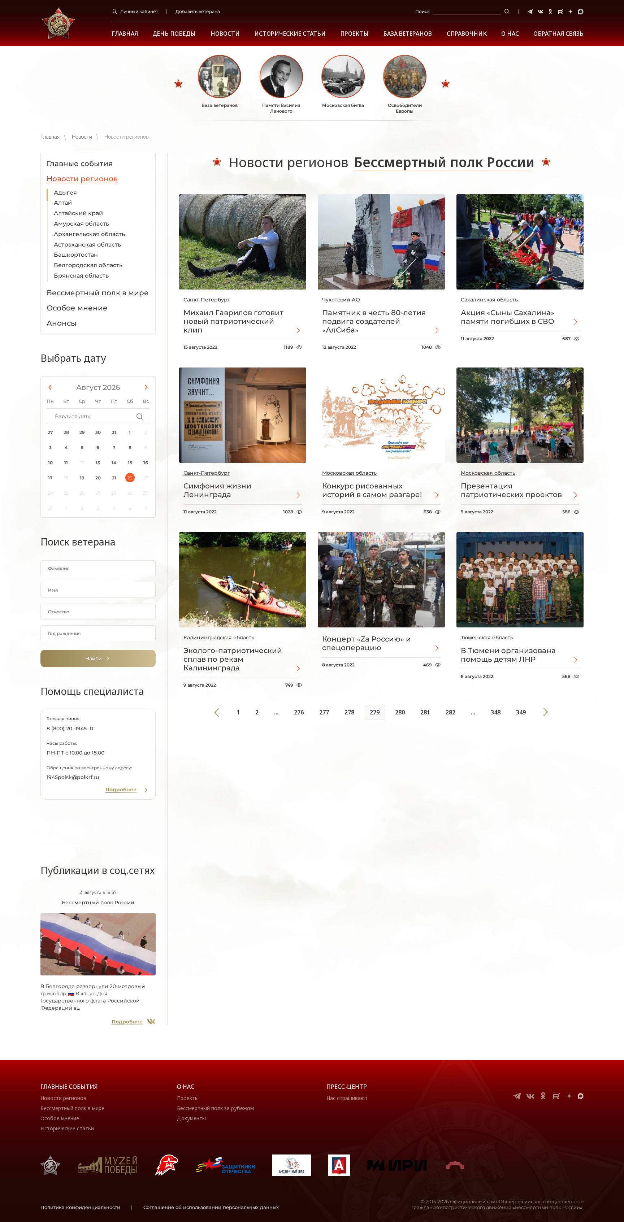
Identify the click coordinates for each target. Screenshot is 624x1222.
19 (82, 477)
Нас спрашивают (347, 1098)
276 (299, 712)
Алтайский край (78, 213)
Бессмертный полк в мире (72, 1108)
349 (521, 712)
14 (114, 462)
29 (82, 432)
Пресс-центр (346, 1086)
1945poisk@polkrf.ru (73, 777)
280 (400, 712)
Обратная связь (558, 34)
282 (450, 712)
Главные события (69, 1086)
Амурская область (81, 223)
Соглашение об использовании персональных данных (211, 1207)
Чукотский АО (341, 300)
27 (50, 432)
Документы (191, 1118)
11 (66, 462)
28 (66, 432)
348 (495, 712)
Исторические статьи (290, 34)
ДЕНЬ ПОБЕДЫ (174, 34)
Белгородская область (88, 265)
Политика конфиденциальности (80, 1207)
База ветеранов (407, 34)
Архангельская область (89, 234)
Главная (125, 34)
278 (349, 712)
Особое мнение (59, 1118)
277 (324, 712)
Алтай (63, 202)
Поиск (422, 11)
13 (98, 462)
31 (114, 432)
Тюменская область (487, 637)
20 (98, 477)
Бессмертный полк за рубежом (215, 1108)
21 (114, 477)
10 (50, 462)
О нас (185, 1086)
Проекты (354, 34)
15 (130, 462)
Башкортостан (76, 254)
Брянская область (81, 275)
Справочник (467, 34)
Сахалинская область (489, 300)
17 (50, 477)
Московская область (349, 473)
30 (98, 432)
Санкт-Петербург (206, 300)
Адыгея (65, 192)
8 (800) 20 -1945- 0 (70, 728)
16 (145, 462)
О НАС (510, 34)
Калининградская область (218, 637)
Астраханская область (87, 244)
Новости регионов (63, 1098)
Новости (225, 34)
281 (425, 712)
